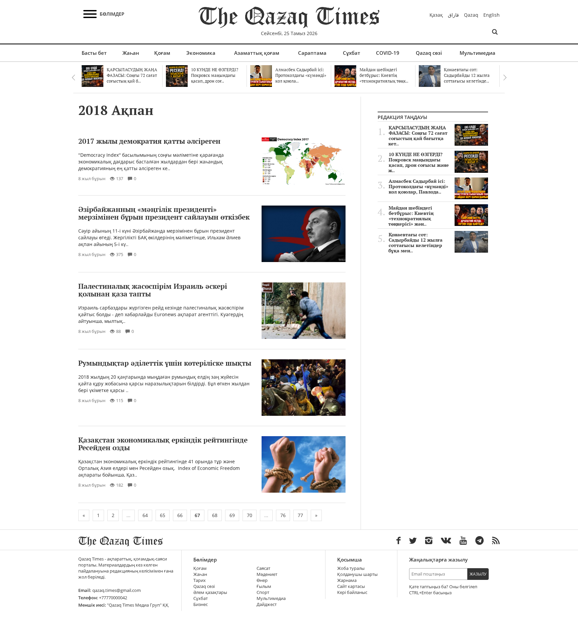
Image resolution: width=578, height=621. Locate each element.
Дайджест (267, 604)
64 (145, 515)
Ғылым (264, 586)
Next (504, 77)
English (491, 15)
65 (162, 515)
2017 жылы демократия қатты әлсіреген (149, 141)
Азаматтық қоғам (256, 52)
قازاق (453, 15)
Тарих (199, 580)
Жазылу (478, 574)
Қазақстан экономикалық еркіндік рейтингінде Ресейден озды (163, 443)
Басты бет (94, 52)
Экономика (200, 52)
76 (283, 515)
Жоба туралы (351, 568)
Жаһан (130, 52)
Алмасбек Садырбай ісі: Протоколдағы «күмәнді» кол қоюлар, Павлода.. (418, 186)
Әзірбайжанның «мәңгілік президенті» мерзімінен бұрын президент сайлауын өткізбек (164, 213)
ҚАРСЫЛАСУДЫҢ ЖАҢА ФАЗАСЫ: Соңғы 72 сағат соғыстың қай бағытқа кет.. (418, 135)
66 (180, 515)
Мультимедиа (477, 52)
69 (232, 515)
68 (214, 515)
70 (249, 515)
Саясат (263, 568)
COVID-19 (387, 52)
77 (300, 515)
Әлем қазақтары (210, 592)
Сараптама (312, 52)
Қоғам (162, 52)
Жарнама (347, 580)
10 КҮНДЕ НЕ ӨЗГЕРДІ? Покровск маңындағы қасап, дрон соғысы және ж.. (418, 162)
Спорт (263, 592)
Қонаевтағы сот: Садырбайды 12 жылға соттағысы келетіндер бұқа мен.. (415, 242)
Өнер (262, 580)
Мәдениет (267, 574)
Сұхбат (351, 52)
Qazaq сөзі (429, 52)
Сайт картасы (351, 586)
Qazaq (471, 15)
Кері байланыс (352, 592)
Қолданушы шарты (357, 574)
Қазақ (436, 15)
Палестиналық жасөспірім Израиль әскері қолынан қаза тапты (152, 289)
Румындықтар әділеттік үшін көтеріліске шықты (164, 363)
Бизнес (200, 604)
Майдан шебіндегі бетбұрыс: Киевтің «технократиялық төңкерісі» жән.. (411, 216)
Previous (73, 77)
